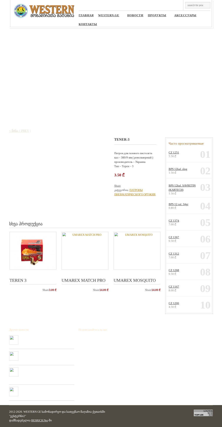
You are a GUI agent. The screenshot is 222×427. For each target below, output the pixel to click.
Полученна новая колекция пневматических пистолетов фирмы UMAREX (45, 390)
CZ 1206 (174, 303)
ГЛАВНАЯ (86, 15)
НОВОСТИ (135, 15)
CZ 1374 (174, 220)
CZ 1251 (174, 152)
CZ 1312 (174, 253)
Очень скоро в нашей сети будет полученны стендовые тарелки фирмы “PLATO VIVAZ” (46, 354)
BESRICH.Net (39, 420)
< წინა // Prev (19, 130)
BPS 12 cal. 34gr (178, 204)
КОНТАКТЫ (88, 24)
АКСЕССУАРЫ (183, 16)
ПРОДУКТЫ (155, 16)
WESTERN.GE (107, 16)
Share (117, 185)
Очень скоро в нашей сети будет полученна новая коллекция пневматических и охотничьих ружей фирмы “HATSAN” (47, 372)
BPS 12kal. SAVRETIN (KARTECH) (182, 187)
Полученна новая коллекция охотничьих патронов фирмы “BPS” (43, 338)
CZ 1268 (174, 270)
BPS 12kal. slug (178, 169)
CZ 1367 (174, 237)
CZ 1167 (174, 286)
